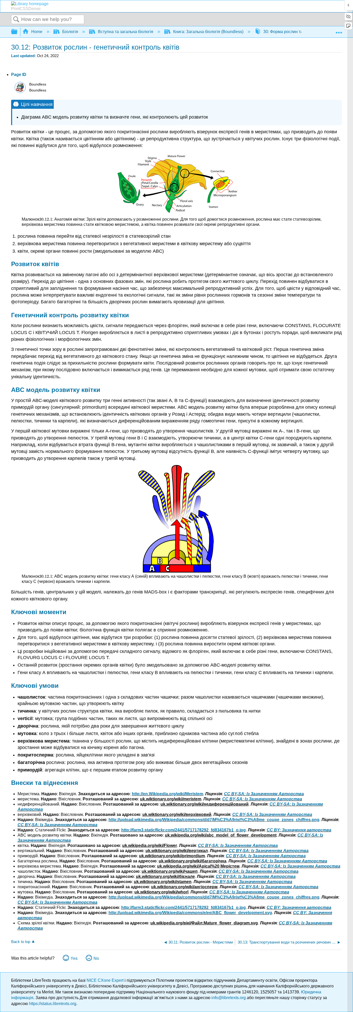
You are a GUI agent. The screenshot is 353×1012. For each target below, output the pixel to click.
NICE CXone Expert (106, 980)
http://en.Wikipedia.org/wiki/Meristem (167, 794)
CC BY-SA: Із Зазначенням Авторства (264, 794)
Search (16, 19)
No (96, 958)
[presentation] (45, 219)
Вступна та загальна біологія (125, 31)
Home (36, 31)
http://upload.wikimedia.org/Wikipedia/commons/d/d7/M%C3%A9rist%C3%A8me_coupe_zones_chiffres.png (214, 819)
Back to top (20, 941)
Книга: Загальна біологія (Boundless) (208, 31)
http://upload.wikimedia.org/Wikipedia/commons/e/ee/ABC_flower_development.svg (190, 912)
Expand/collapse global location (339, 30)
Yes (74, 958)
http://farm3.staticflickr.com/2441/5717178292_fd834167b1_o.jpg (183, 830)
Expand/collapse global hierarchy (17, 31)
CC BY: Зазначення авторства (299, 830)
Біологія (70, 31)
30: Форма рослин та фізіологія (293, 31)
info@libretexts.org (228, 997)
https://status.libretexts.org (52, 1003)
